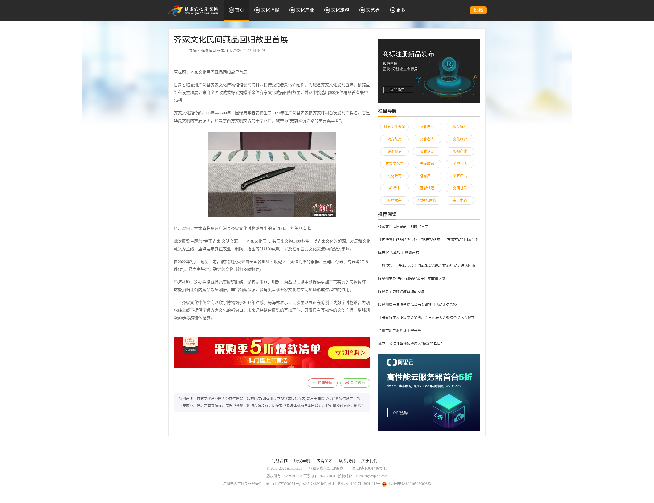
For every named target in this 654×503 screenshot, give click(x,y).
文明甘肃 (460, 188)
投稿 (478, 10)
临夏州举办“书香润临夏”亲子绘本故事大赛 (412, 278)
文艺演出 (460, 176)
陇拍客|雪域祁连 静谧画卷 (398, 252)
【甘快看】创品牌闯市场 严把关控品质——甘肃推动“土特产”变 (428, 239)
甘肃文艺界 (394, 164)
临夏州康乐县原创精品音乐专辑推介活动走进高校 (417, 305)
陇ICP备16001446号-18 (369, 468)
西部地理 (427, 188)
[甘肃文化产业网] (192, 10)
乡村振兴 (394, 200)
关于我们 (369, 461)
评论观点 (394, 151)
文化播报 (270, 10)
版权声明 (302, 461)
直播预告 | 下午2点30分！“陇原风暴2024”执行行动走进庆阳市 (426, 265)
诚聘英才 (324, 461)
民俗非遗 (460, 164)
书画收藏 (427, 164)
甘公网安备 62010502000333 (409, 484)
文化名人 (427, 139)
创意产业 (427, 176)
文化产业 (305, 10)
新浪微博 (358, 383)
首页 (239, 10)
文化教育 (394, 176)
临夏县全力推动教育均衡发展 (401, 292)
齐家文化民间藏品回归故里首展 (403, 226)
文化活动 (427, 151)
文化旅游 (340, 10)
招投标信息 (427, 200)
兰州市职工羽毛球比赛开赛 (399, 331)
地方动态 (394, 139)
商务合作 (279, 461)
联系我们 (347, 461)
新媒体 (394, 188)
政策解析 (460, 127)
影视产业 (460, 151)
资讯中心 (460, 200)
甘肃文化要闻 (394, 127)
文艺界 (373, 10)
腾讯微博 (325, 383)
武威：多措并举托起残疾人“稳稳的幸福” (410, 344)
